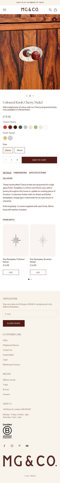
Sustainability (8, 354)
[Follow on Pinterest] (19, 445)
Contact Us (7, 350)
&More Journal (9, 379)
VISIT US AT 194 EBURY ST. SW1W (30, 2)
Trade (5, 384)
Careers (6, 394)
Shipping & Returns (11, 345)
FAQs (5, 340)
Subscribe (13, 323)
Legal (5, 359)
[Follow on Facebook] (4, 445)
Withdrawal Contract (11, 364)
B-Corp (6, 389)
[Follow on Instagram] (11, 445)
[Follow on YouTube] (27, 445)
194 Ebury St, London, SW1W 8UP (17, 409)
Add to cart (39, 160)
